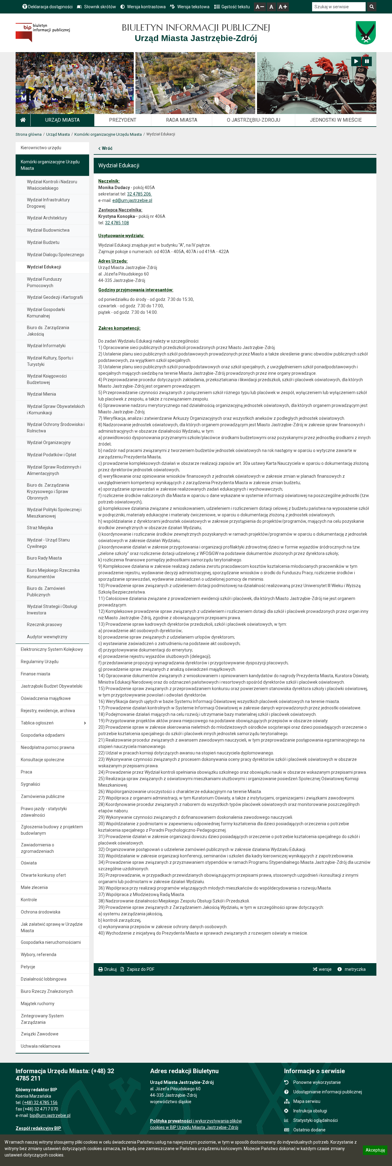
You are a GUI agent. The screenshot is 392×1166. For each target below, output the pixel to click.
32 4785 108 (117, 222)
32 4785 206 (139, 194)
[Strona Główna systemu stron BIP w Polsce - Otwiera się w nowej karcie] (43, 32)
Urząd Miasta (58, 134)
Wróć (107, 148)
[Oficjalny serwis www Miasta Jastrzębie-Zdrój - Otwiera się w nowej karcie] (365, 32)
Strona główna (29, 134)
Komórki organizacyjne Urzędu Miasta (108, 134)
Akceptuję (375, 1151)
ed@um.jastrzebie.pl (132, 200)
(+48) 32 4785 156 (40, 1102)
